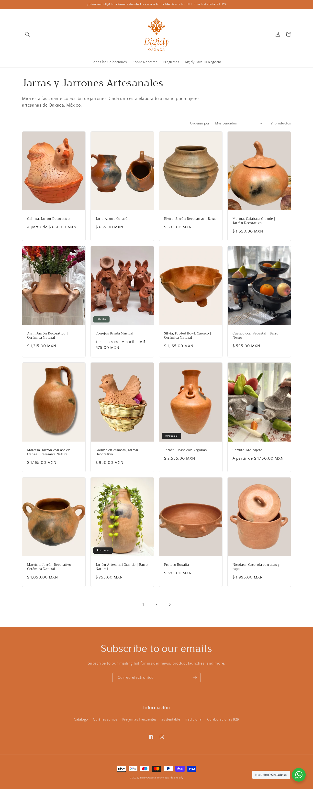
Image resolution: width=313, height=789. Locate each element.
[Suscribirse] (195, 677)
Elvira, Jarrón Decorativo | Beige (190, 219)
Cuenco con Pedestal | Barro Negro (256, 336)
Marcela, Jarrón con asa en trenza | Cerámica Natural (49, 452)
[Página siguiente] (169, 604)
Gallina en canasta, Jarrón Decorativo (117, 452)
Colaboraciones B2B (223, 720)
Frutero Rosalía (176, 565)
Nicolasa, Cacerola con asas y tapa (256, 567)
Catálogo (81, 720)
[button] (27, 34)
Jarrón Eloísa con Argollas (185, 450)
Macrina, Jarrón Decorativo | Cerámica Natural (50, 567)
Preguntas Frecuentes (139, 720)
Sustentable (170, 720)
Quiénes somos (105, 720)
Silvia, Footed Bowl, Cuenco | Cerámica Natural (187, 336)
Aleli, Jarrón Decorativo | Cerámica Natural (47, 336)
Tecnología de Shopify (170, 778)
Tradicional (193, 720)
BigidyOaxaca (148, 778)
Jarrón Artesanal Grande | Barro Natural (122, 567)
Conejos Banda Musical (115, 334)
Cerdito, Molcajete (247, 450)
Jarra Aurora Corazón (113, 219)
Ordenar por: (200, 123)
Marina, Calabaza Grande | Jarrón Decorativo (254, 221)
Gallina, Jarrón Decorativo (48, 219)
